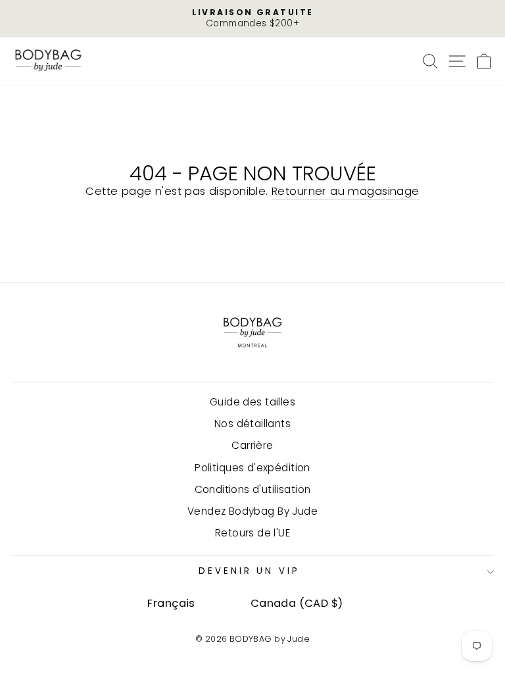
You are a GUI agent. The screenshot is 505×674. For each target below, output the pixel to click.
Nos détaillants (252, 423)
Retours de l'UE (252, 533)
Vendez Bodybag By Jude (252, 511)
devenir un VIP (250, 571)
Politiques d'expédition (252, 468)
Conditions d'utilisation (253, 489)
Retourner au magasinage (346, 191)
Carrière (252, 445)
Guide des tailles (252, 402)
